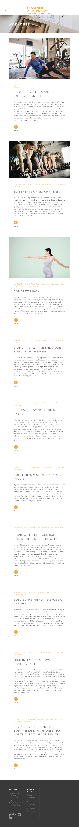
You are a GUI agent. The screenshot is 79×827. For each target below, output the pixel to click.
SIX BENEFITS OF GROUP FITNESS (37, 191)
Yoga (50, 85)
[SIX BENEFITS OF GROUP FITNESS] (39, 159)
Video (39, 340)
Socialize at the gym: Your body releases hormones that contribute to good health (38, 730)
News (33, 85)
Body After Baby (27, 291)
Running (42, 652)
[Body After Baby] (39, 257)
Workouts (45, 85)
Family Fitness (31, 284)
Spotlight (38, 85)
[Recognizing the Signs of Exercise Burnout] (39, 58)
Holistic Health (45, 284)
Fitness (29, 85)
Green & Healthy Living (37, 719)
